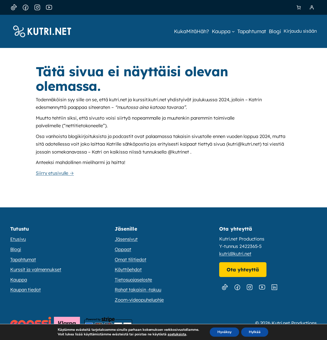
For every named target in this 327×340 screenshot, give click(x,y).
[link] (299, 7)
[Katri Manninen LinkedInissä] (274, 287)
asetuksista (177, 334)
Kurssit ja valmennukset (35, 269)
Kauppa (18, 280)
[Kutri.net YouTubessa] (262, 287)
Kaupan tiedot (25, 290)
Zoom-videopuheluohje (139, 300)
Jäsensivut (126, 239)
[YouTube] (48, 7)
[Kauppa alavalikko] (233, 31)
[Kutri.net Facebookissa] (237, 287)
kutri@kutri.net (235, 254)
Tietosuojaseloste (133, 280)
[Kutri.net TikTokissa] (224, 287)
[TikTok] (13, 7)
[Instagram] (37, 7)
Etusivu (18, 239)
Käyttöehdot (128, 269)
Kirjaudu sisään (300, 31)
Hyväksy (224, 332)
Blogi (15, 249)
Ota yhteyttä (243, 270)
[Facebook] (25, 7)
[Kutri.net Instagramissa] (249, 287)
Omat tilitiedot (130, 259)
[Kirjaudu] (312, 7)
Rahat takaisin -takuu (138, 290)
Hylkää (255, 332)
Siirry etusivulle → (55, 173)
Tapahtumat (23, 259)
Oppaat (123, 249)
